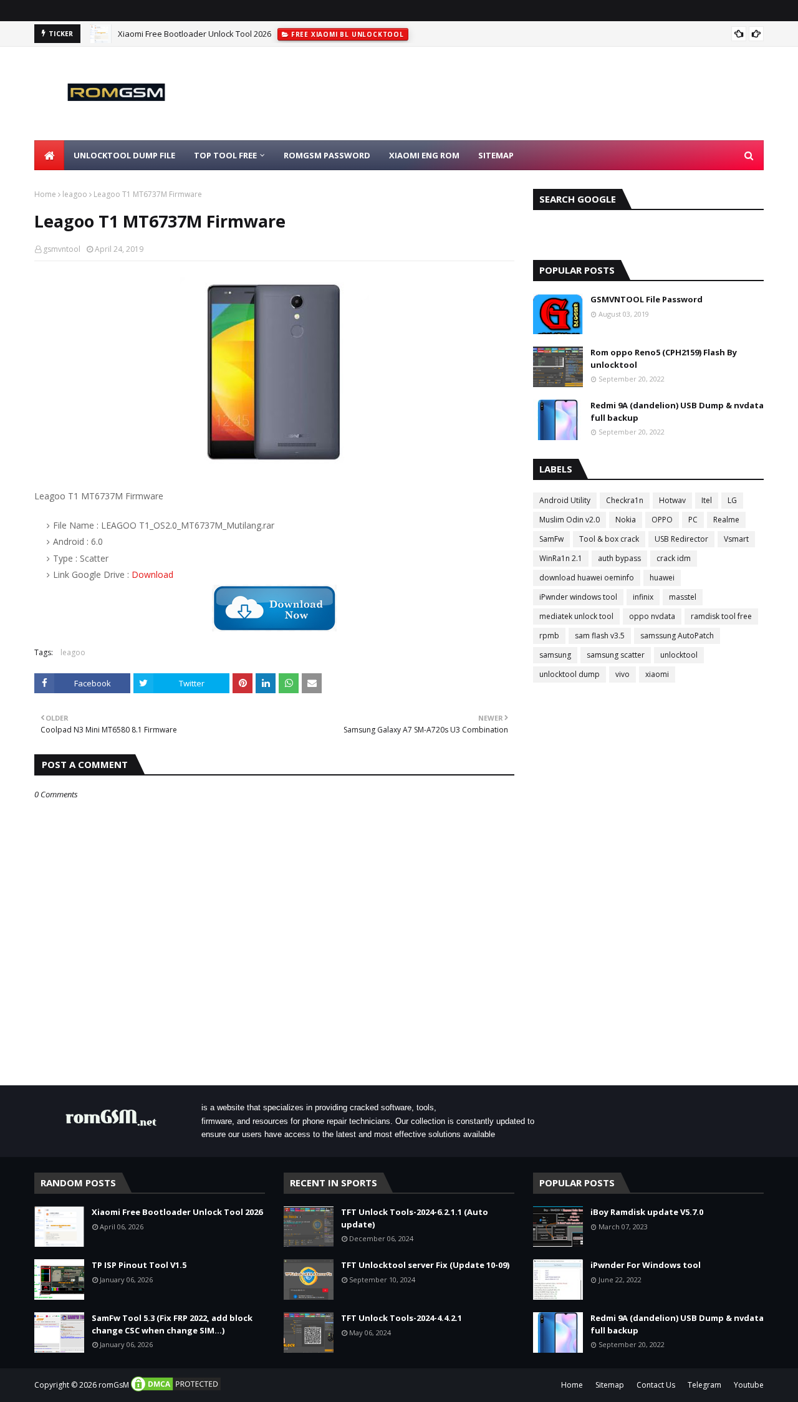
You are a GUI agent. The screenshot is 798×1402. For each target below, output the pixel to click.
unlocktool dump (569, 674)
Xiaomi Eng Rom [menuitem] (424, 155)
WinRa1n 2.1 (560, 558)
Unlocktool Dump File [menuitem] (124, 155)
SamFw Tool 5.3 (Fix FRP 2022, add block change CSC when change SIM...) (172, 1324)
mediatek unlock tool (576, 616)
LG (732, 500)
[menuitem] (49, 155)
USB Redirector (681, 539)
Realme (726, 519)
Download (152, 574)
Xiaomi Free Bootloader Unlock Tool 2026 (194, 33)
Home (45, 194)
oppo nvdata (652, 616)
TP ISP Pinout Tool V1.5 (139, 1264)
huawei (662, 577)
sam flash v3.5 (600, 635)
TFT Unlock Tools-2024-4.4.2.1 (401, 1317)
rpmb (549, 635)
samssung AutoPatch (677, 635)
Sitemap (609, 1385)
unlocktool (679, 655)
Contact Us (656, 1385)
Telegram (704, 1385)
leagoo (74, 194)
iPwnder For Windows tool (645, 1264)
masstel (682, 597)
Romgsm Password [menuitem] (327, 155)
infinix (643, 597)
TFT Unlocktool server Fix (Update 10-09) (425, 1264)
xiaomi (657, 674)
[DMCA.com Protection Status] (176, 1390)
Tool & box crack (609, 539)
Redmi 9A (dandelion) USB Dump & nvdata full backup (677, 411)
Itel (706, 500)
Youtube (749, 1385)
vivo (622, 674)
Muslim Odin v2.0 (569, 519)
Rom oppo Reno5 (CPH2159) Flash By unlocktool (663, 358)
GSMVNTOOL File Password (646, 299)
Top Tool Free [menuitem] (225, 155)
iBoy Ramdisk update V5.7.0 (646, 1211)
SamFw (551, 539)
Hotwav (672, 500)
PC (693, 519)
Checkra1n (624, 500)
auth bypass (619, 558)
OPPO (662, 519)
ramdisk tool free (721, 616)
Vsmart (736, 539)
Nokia (625, 519)
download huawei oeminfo (586, 577)
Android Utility (564, 500)
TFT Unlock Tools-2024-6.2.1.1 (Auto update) (414, 1218)
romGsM (114, 1385)
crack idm (673, 558)
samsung (555, 655)
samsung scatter (616, 655)
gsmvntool (61, 249)
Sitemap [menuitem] (496, 155)
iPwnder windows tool (578, 597)
